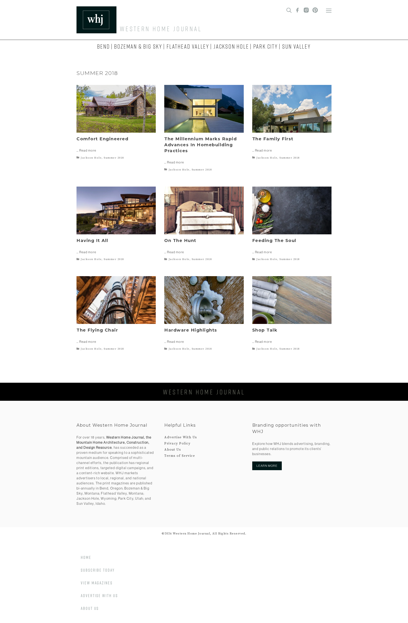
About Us (172, 449)
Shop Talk (265, 330)
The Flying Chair (97, 330)
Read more (87, 150)
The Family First (272, 138)
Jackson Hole (231, 46)
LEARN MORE (267, 465)
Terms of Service (179, 456)
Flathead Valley (188, 46)
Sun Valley (296, 46)
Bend (103, 46)
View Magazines (97, 582)
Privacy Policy (177, 443)
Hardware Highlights (190, 330)
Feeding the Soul (274, 240)
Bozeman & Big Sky (138, 46)
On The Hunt (180, 240)
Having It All (92, 240)
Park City (265, 46)
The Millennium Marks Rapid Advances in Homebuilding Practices (200, 144)
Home (86, 557)
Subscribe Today (98, 570)
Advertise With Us (180, 437)
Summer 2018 (114, 157)
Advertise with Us (99, 595)
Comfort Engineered (102, 138)
